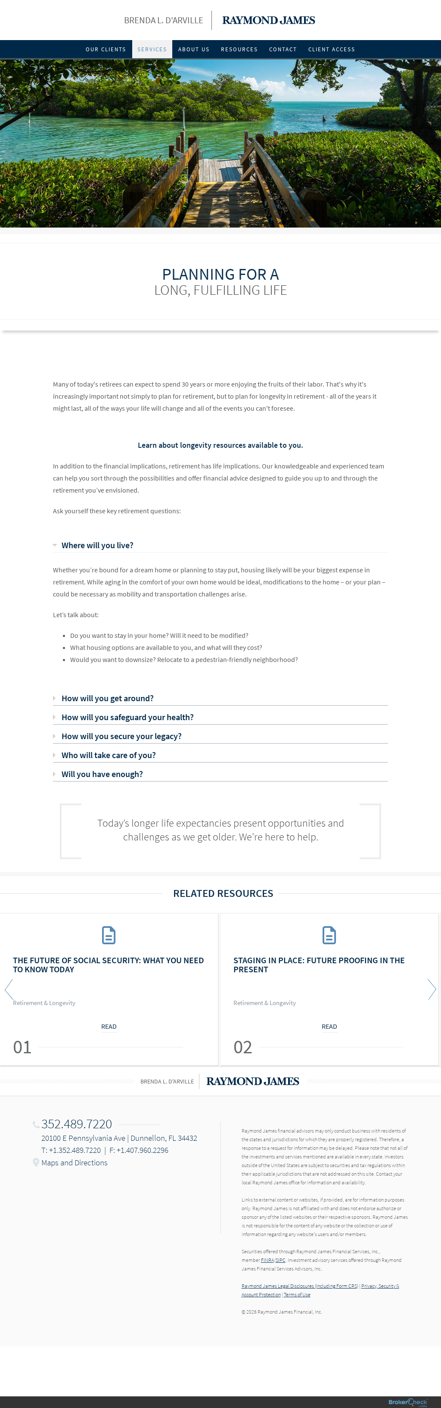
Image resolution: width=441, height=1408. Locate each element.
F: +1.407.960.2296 (138, 1150)
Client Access (331, 49)
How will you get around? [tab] (108, 698)
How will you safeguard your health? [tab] (128, 717)
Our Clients (106, 49)
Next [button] (430, 989)
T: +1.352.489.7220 (71, 1150)
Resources (239, 49)
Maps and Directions (74, 1162)
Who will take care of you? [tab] (109, 754)
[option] (110, 989)
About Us (194, 49)
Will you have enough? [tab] (102, 773)
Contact (283, 49)
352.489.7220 (76, 1123)
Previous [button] (11, 989)
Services (152, 49)
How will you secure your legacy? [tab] (122, 736)
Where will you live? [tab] (98, 545)
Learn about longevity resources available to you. (220, 445)
